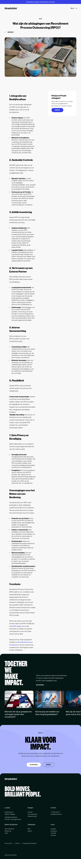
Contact (57, 110)
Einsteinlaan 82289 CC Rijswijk (10, 813)
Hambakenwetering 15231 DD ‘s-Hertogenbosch (13, 818)
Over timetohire (32, 814)
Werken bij (8, 831)
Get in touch (40, 685)
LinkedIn (53, 829)
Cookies (17, 843)
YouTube (53, 833)
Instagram (54, 831)
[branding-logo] (11, 8)
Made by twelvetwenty (11, 855)
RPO (29, 829)
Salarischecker (32, 816)
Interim (30, 831)
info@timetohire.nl (56, 814)
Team (6, 833)
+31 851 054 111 (55, 812)
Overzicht (11, 32)
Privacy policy (8, 843)
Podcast (53, 835)
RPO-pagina (17, 626)
